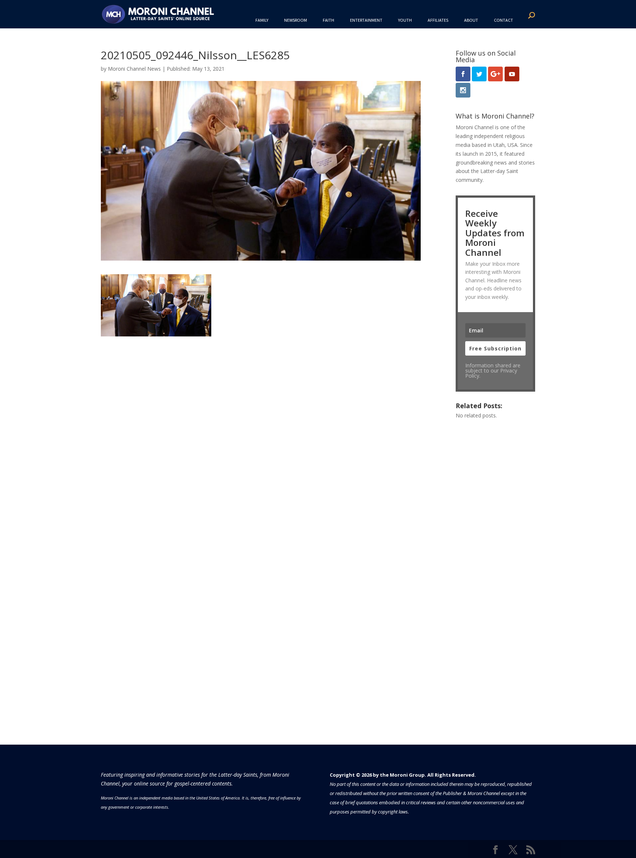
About (471, 20)
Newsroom (295, 20)
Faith (328, 20)
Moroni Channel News (134, 68)
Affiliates (438, 20)
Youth (405, 20)
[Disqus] (261, 428)
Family (261, 20)
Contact (503, 20)
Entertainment (366, 20)
